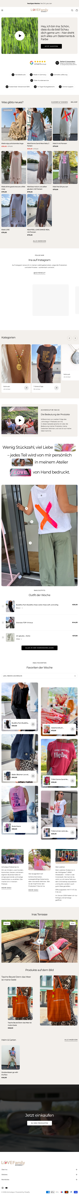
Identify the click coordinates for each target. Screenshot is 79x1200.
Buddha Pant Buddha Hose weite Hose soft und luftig (37, 605)
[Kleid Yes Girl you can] (65, 167)
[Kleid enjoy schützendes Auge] (13, 124)
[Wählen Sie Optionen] (33, 724)
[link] (65, 447)
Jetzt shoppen (51, 46)
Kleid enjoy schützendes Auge (12, 143)
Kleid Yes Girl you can (60, 187)
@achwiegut (39, 273)
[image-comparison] (39, 941)
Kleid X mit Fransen (60, 143)
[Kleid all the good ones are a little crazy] (13, 167)
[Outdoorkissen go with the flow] (10, 1057)
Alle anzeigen (71, 1040)
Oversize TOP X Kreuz (24, 623)
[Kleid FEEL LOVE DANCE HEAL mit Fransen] (39, 210)
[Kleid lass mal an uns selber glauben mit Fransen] (39, 167)
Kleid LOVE (5, 230)
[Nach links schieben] (69, 338)
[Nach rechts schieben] (75, 338)
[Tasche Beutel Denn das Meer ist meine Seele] (20, 1003)
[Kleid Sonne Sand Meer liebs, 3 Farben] (39, 124)
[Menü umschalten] (2, 10)
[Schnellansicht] (23, 112)
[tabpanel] (39, 172)
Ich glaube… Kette (23, 636)
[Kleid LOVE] (13, 210)
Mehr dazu (6, 888)
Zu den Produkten (39, 1123)
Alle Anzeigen (39, 241)
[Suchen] (72, 10)
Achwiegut (11, 1192)
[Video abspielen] (19, 35)
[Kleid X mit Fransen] (65, 124)
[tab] (59, 102)
